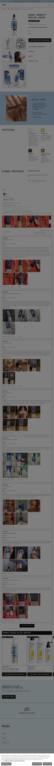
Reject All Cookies (47, 763)
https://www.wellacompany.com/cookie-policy (14, 761)
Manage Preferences (6, 763)
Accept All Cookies (37, 763)
